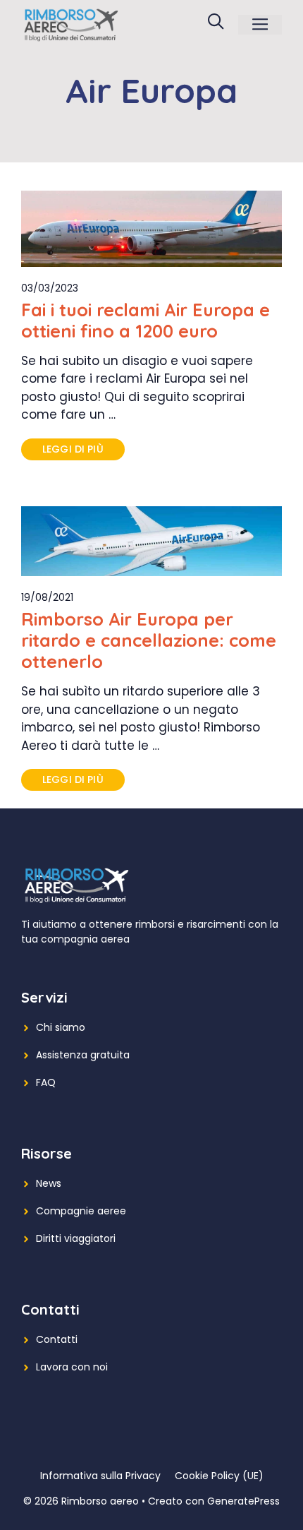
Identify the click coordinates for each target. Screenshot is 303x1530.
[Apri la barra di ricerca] (215, 24)
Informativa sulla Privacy (100, 1476)
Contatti (57, 1339)
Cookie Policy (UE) (219, 1476)
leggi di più (73, 449)
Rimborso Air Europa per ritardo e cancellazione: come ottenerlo (148, 640)
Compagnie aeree (81, 1211)
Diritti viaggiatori (76, 1238)
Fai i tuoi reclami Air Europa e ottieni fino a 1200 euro (145, 320)
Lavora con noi (72, 1367)
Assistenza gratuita (83, 1055)
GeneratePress (243, 1501)
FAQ (46, 1082)
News (48, 1183)
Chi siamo (60, 1027)
